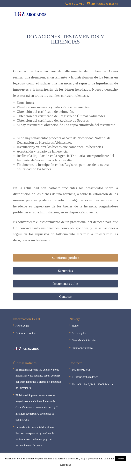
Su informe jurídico (65, 257)
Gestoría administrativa (84, 340)
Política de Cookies (26, 333)
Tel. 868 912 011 (81, 369)
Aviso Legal (22, 325)
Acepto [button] (120, 458)
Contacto (65, 296)
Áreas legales (79, 333)
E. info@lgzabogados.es (85, 376)
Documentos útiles (65, 283)
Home (75, 325)
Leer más (65, 464)
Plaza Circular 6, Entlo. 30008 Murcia (92, 384)
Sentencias (65, 270)
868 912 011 (76, 3)
